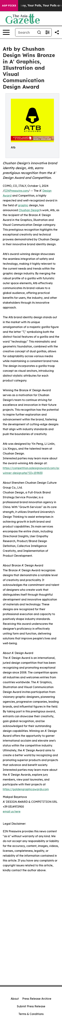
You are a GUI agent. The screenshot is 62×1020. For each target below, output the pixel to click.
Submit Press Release (31, 1006)
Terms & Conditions (31, 1014)
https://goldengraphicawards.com (26, 789)
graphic (23, 205)
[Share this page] (56, 32)
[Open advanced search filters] (47, 32)
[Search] (39, 32)
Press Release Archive (36, 998)
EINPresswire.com (16, 190)
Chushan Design (29, 210)
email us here (11, 811)
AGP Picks (9, 5)
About (15, 998)
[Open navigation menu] (6, 32)
